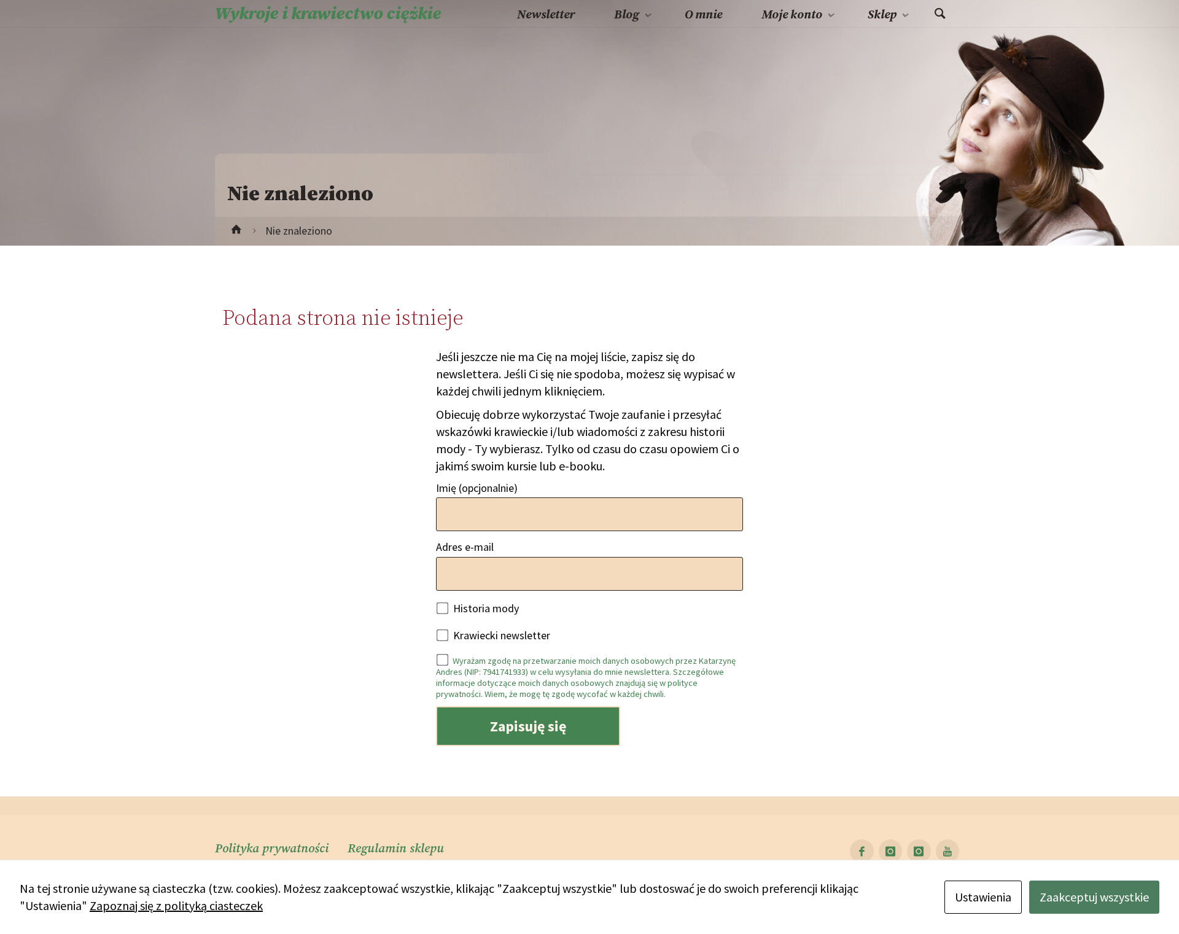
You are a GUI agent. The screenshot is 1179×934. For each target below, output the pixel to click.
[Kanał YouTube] (947, 851)
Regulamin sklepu (396, 849)
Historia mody (485, 608)
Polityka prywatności (272, 849)
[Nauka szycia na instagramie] (890, 851)
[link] (940, 14)
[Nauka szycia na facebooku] (861, 851)
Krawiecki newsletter (500, 635)
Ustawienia (983, 897)
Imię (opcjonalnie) (477, 488)
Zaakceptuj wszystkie (1094, 897)
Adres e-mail (465, 547)
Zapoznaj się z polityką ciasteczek (176, 905)
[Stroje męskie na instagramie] (918, 851)
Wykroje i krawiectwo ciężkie (328, 14)
